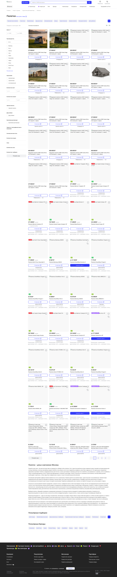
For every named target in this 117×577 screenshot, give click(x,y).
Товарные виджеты (94, 556)
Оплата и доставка (38, 556)
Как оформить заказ (39, 562)
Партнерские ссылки (94, 559)
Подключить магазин (66, 556)
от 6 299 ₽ (73, 406)
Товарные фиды (93, 562)
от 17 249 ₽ (95, 333)
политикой (61, 568)
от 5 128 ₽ (73, 260)
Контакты (9, 559)
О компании (10, 556)
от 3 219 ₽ (94, 406)
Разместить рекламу (66, 559)
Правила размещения (66, 562)
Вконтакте (9, 564)
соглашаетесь (55, 568)
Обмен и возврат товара (40, 559)
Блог (8, 562)
